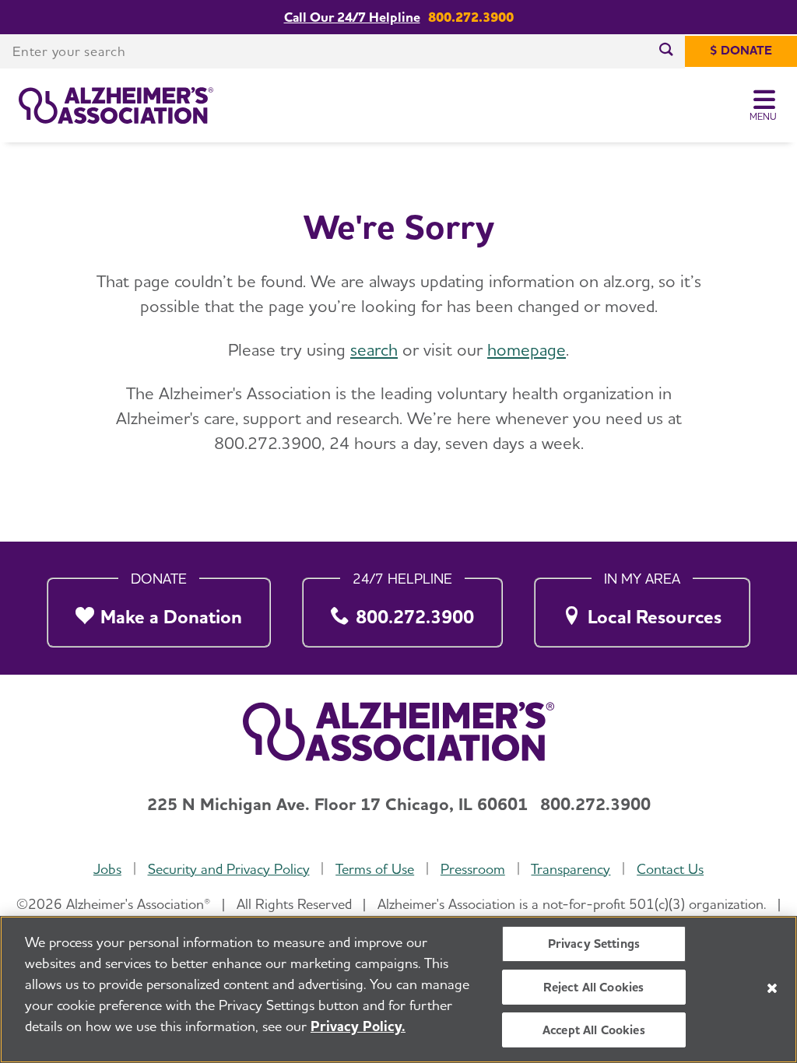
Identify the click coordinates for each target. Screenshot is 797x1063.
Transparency (570, 869)
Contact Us (670, 869)
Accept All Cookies (593, 1030)
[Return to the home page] (116, 106)
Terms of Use (374, 869)
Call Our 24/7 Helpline (352, 16)
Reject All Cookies (593, 987)
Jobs (107, 869)
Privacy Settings (594, 943)
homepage (526, 349)
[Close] (772, 988)
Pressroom (473, 869)
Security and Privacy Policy (229, 869)
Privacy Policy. (358, 1026)
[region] (398, 989)
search (374, 349)
